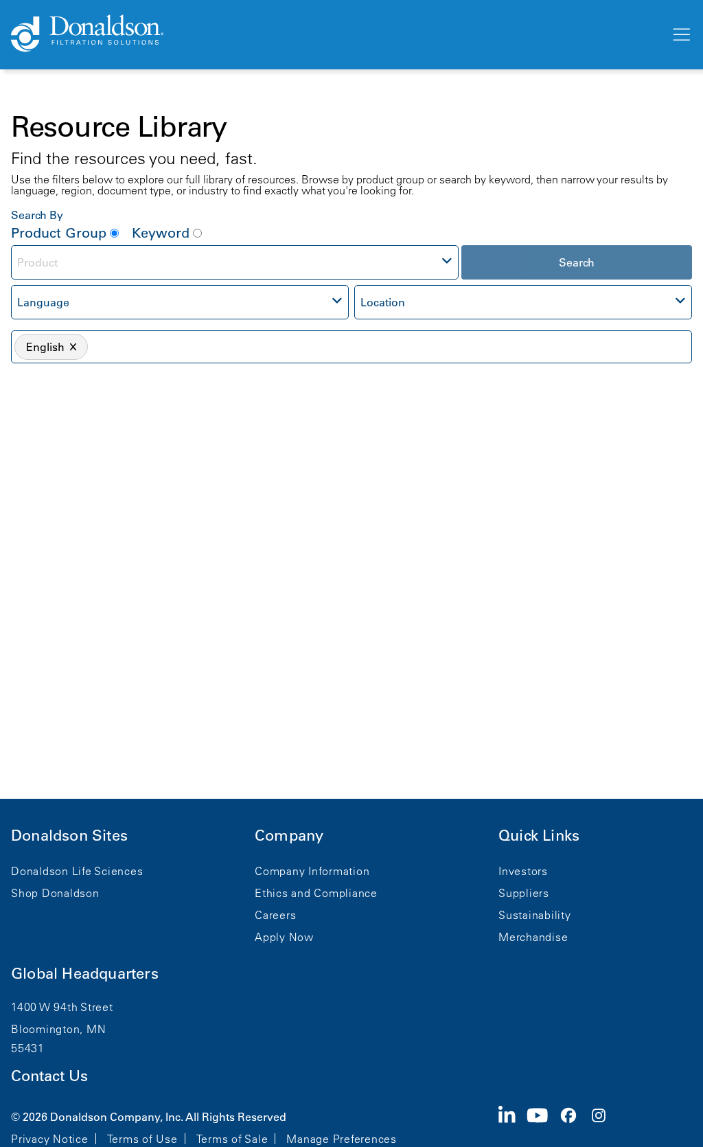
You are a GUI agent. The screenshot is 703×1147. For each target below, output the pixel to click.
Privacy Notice (50, 1138)
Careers (275, 914)
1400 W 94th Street (62, 1007)
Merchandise (533, 936)
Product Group (58, 233)
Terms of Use (142, 1138)
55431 (28, 1048)
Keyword (160, 233)
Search (577, 262)
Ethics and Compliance (316, 892)
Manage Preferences (341, 1138)
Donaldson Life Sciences (77, 870)
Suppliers (523, 892)
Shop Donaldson (55, 892)
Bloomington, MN (58, 1029)
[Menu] (680, 35)
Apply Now (284, 936)
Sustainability (534, 914)
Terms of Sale (232, 1138)
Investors (523, 870)
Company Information (312, 870)
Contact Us (49, 1076)
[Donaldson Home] (335, 34)
